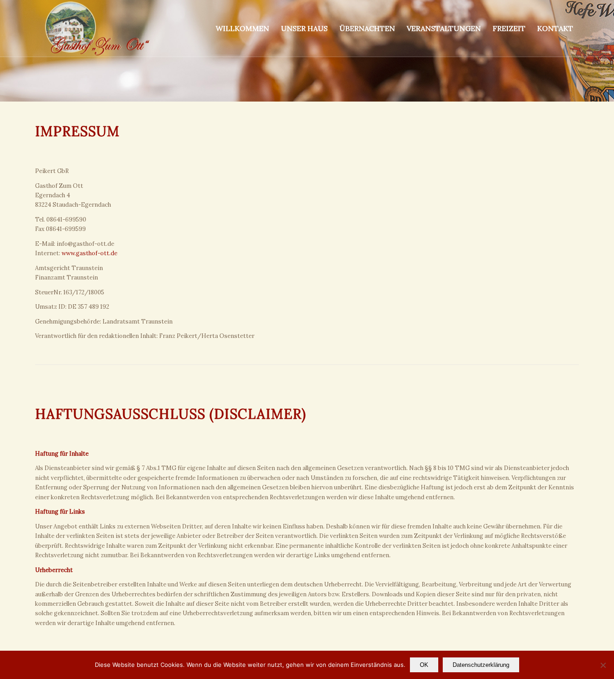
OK (424, 664)
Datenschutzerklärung (481, 664)
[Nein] (602, 665)
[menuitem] (242, 28)
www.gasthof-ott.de (89, 253)
